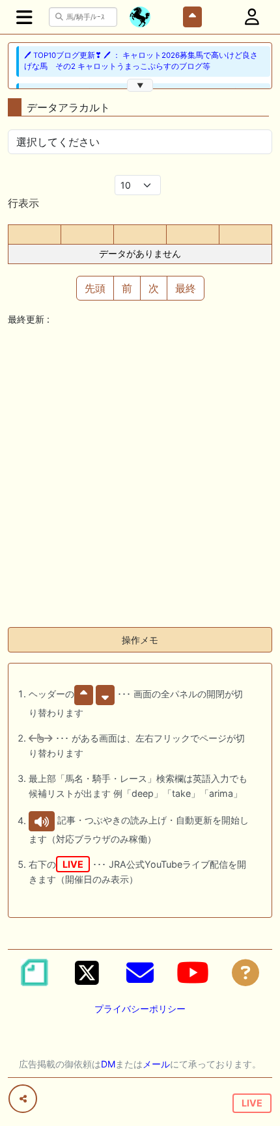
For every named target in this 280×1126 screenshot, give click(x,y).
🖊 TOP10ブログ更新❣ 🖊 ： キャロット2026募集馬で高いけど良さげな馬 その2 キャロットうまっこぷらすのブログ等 (141, 61)
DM (108, 1063)
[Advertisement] (140, 477)
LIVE (252, 1102)
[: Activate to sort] (87, 235)
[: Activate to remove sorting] (34, 235)
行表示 (23, 202)
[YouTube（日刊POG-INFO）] (192, 972)
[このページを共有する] (22, 1098)
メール (156, 1063)
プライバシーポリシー (140, 1008)
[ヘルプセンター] (245, 972)
